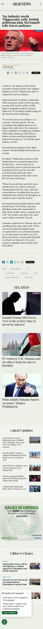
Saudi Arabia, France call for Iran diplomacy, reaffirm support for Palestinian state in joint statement (15, 567)
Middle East (7, 577)
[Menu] (2, 4)
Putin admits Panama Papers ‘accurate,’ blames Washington (20, 403)
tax (28, 269)
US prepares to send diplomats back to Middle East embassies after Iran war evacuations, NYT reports (13, 442)
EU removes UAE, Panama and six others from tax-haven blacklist (21, 362)
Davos (35, 273)
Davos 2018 (24, 273)
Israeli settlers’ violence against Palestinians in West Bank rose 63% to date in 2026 (14, 456)
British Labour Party (12, 277)
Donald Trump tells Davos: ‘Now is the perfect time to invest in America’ (19, 321)
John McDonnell (15, 269)
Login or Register (10, 613)
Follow (36, 73)
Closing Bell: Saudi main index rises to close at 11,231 (14, 487)
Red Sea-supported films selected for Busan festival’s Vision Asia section (14, 478)
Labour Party (29, 277)
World (5, 561)
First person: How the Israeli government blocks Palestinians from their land (15, 582)
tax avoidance (10, 273)
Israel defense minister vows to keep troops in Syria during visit (15, 467)
